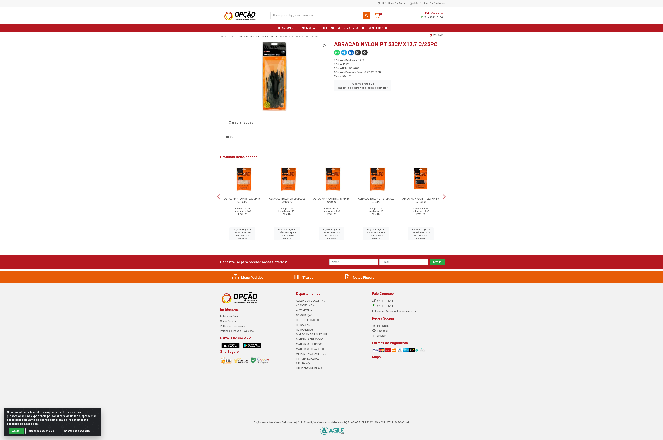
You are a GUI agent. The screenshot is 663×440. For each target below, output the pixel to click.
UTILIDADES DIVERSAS (309, 368)
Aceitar (16, 430)
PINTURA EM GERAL (307, 358)
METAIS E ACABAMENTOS (311, 353)
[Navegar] (219, 197)
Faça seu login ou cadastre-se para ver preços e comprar (363, 85)
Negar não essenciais (41, 430)
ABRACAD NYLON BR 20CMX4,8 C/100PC (242, 200)
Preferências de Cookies (77, 430)
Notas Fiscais (363, 277)
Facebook (382, 330)
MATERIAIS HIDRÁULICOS (310, 349)
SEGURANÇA (303, 363)
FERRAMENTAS (305, 329)
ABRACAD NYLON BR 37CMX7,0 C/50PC (376, 200)
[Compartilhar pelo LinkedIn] (351, 52)
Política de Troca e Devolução (237, 330)
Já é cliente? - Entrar (393, 3)
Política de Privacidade (233, 326)
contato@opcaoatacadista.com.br (396, 311)
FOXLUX (346, 76)
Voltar (437, 35)
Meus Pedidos (252, 277)
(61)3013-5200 (385, 306)
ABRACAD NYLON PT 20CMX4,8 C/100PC (420, 200)
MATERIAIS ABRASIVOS (309, 339)
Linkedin (381, 335)
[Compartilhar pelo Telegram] (344, 52)
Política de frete (229, 316)
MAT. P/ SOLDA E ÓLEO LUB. (312, 334)
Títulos (308, 277)
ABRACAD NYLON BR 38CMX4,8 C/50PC (331, 200)
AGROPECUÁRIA (305, 305)
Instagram (382, 325)
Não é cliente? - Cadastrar (429, 3)
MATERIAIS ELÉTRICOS (309, 344)
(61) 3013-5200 (433, 17)
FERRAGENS (303, 324)
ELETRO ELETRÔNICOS (309, 320)
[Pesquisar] (366, 15)
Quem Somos (228, 321)
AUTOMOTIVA (304, 310)
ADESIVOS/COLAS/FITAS (310, 300)
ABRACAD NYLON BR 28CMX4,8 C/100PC (287, 200)
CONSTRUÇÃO (304, 315)
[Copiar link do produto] (365, 52)
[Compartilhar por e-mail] (358, 52)
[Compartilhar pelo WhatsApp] (337, 52)
